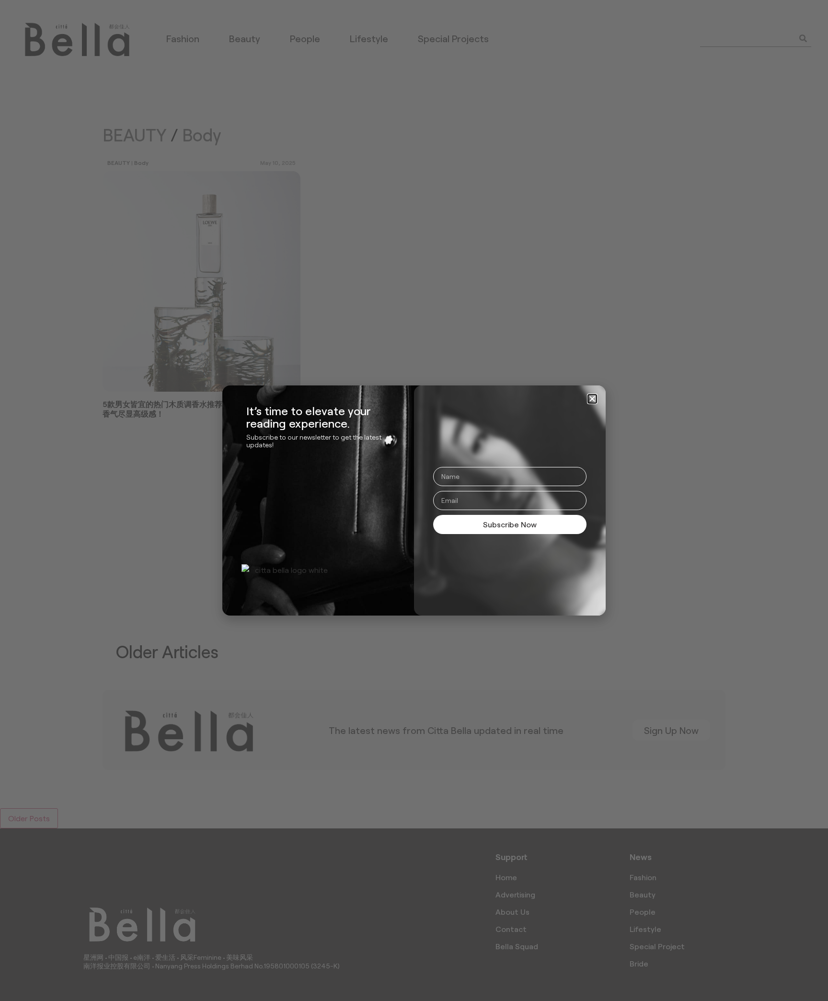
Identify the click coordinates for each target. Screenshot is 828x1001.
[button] (592, 399)
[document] (414, 500)
